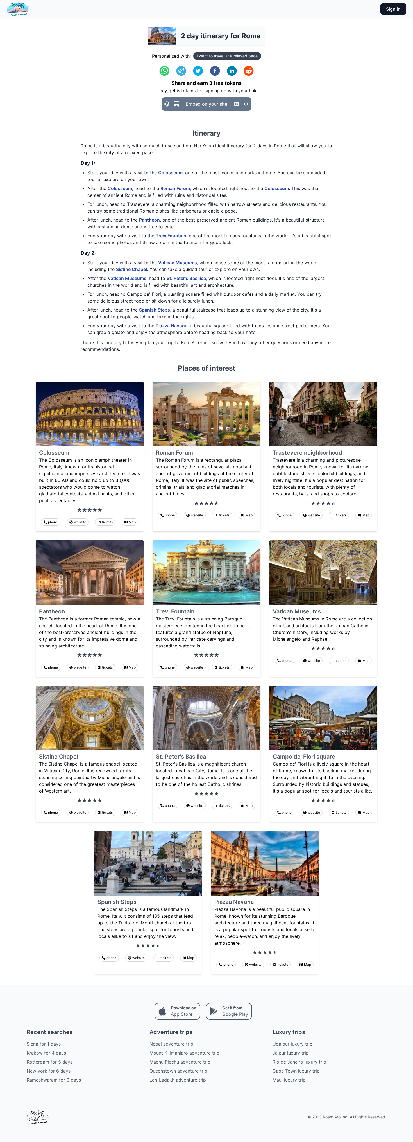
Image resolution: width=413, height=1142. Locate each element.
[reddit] (248, 71)
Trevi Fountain (171, 235)
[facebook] (215, 71)
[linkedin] (231, 71)
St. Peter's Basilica (186, 278)
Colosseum (170, 172)
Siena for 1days (44, 1044)
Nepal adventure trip (171, 1044)
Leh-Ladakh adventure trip (177, 1080)
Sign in (393, 9)
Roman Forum (175, 188)
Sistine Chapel (131, 269)
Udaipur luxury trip (292, 1044)
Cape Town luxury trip (296, 1071)
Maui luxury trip (289, 1080)
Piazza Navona (171, 325)
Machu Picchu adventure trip (179, 1062)
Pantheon (149, 220)
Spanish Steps (154, 310)
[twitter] (198, 71)
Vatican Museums (177, 262)
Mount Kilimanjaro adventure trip (184, 1053)
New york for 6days (49, 1071)
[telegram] (181, 71)
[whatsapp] (164, 71)
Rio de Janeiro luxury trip (299, 1062)
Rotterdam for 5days (49, 1062)
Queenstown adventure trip (178, 1071)
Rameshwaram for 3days (54, 1080)
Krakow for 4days (46, 1053)
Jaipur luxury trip (291, 1053)
